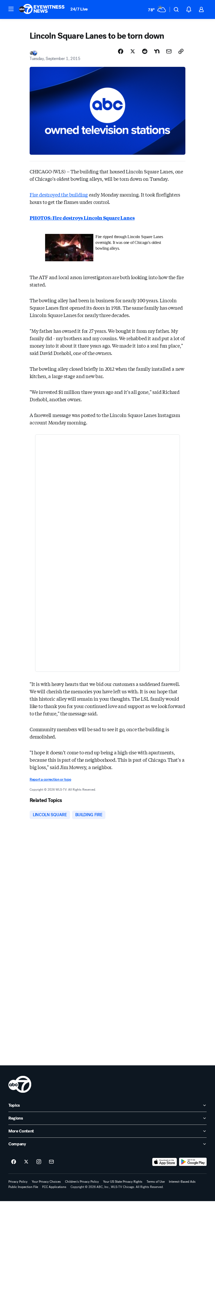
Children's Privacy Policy (82, 1181)
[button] (11, 9)
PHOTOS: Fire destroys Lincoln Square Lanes (82, 217)
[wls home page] (19, 1084)
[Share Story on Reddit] (144, 51)
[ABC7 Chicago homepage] (42, 9)
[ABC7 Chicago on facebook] (13, 1162)
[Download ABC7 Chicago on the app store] (164, 1162)
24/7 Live (79, 9)
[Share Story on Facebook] (120, 51)
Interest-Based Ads (182, 1181)
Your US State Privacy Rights (122, 1181)
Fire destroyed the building (59, 194)
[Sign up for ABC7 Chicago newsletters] (51, 1162)
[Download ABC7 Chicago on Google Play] (193, 1162)
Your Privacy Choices (46, 1181)
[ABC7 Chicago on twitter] (26, 1162)
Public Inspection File (23, 1186)
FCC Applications (54, 1186)
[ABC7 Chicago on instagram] (39, 1162)
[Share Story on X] (132, 51)
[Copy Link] (180, 51)
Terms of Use (156, 1181)
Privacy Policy (18, 1181)
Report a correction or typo (50, 779)
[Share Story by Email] (168, 51)
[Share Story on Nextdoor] (156, 51)
